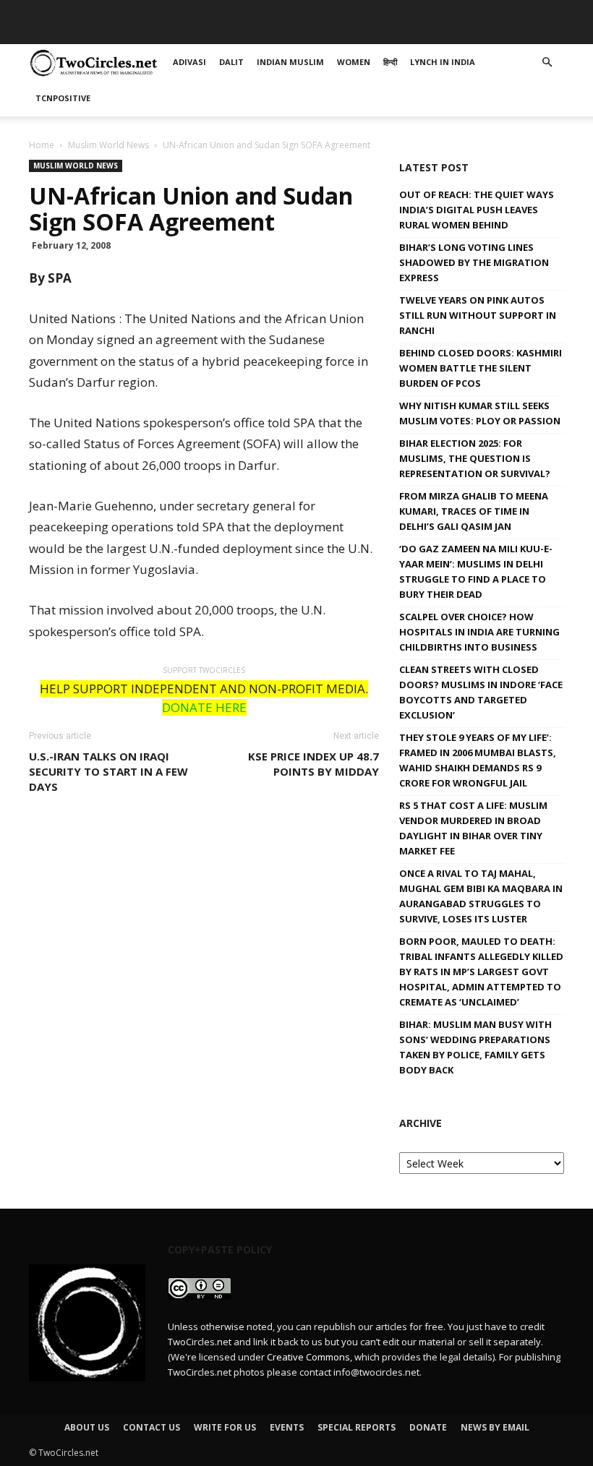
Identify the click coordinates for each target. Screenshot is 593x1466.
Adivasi (126, 32)
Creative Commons (308, 1356)
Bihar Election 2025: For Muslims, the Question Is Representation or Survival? (474, 458)
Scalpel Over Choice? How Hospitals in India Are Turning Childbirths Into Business (479, 631)
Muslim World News (108, 145)
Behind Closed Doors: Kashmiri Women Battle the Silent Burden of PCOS (480, 368)
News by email (495, 1427)
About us (86, 1427)
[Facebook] (458, 11)
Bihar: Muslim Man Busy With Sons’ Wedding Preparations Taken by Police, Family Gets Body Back (475, 1047)
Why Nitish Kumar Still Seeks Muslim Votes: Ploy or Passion (479, 413)
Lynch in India (421, 32)
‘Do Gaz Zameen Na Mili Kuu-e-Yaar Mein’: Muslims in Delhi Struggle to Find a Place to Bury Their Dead (476, 571)
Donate (428, 1427)
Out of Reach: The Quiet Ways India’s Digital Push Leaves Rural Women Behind (476, 209)
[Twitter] (529, 11)
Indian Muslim (240, 32)
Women (313, 32)
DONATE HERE (204, 707)
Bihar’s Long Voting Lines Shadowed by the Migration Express (474, 262)
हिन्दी (358, 32)
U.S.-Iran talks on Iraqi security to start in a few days (108, 771)
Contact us (151, 1427)
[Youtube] (553, 11)
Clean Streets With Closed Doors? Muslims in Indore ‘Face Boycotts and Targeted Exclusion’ (481, 692)
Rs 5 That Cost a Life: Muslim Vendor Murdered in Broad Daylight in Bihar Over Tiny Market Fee (473, 828)
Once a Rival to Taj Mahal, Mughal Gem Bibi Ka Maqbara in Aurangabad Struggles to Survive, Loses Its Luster (481, 896)
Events (287, 1427)
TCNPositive (507, 32)
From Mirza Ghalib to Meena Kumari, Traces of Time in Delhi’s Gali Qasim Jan (473, 511)
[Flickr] (481, 11)
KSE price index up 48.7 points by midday (313, 764)
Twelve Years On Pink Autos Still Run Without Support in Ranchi (477, 315)
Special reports (356, 1427)
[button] (546, 62)
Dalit (174, 32)
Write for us (225, 1427)
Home (41, 145)
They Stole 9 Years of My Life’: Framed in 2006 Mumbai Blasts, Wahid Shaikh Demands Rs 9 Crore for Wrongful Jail (477, 760)
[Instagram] (505, 11)
